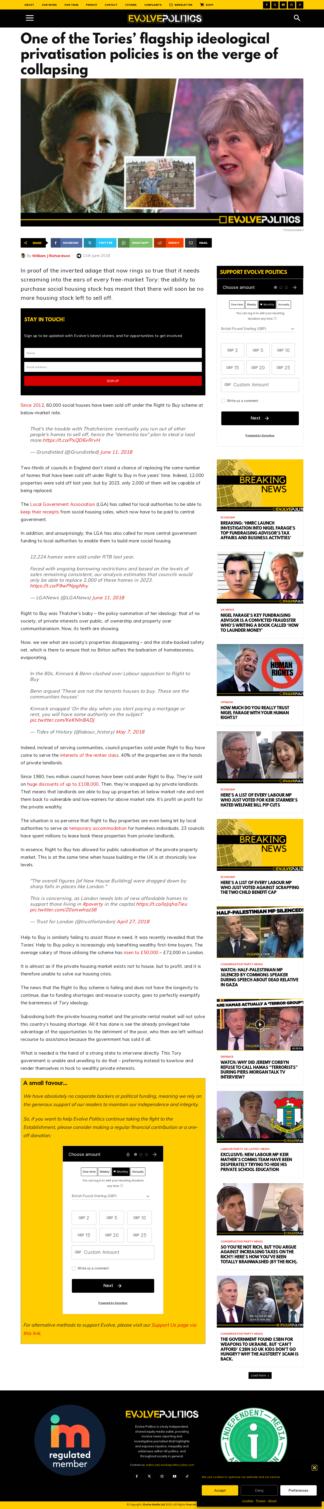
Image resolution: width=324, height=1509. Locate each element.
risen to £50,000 (141, 952)
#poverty (93, 904)
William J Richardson (51, 255)
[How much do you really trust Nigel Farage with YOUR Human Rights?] (260, 670)
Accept (220, 1490)
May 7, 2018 (130, 732)
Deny (259, 1490)
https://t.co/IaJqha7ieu (161, 904)
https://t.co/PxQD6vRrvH (71, 440)
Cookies (248, 1500)
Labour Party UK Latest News (245, 1149)
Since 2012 (32, 405)
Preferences (298, 1490)
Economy (228, 517)
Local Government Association (62, 504)
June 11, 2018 (116, 452)
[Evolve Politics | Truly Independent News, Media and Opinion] (165, 19)
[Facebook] (266, 5)
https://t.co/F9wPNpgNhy (59, 586)
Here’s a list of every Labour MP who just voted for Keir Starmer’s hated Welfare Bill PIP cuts (259, 800)
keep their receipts (40, 512)
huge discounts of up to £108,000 (63, 784)
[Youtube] (283, 5)
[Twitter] (274, 5)
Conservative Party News (242, 964)
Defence (227, 1056)
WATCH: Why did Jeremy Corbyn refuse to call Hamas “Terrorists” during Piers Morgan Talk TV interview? (259, 1070)
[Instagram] (291, 5)
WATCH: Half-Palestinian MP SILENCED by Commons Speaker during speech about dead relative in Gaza (259, 978)
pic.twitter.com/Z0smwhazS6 (63, 910)
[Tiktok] (299, 5)
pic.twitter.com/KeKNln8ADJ (62, 720)
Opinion (227, 702)
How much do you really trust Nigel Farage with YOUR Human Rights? (255, 713)
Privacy (261, 1500)
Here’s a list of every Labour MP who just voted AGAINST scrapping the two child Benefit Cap (260, 888)
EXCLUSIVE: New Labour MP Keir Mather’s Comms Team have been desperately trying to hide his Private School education (256, 1162)
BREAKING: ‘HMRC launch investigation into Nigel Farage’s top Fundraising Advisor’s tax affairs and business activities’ (258, 531)
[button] (314, 1467)
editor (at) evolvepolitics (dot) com (170, 1465)
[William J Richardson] (24, 255)
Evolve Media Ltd (154, 1504)
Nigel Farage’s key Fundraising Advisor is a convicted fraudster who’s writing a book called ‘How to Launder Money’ (260, 623)
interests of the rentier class (89, 755)
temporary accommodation (98, 828)
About (272, 1500)
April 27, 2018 (132, 921)
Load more (258, 1375)
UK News (227, 609)
